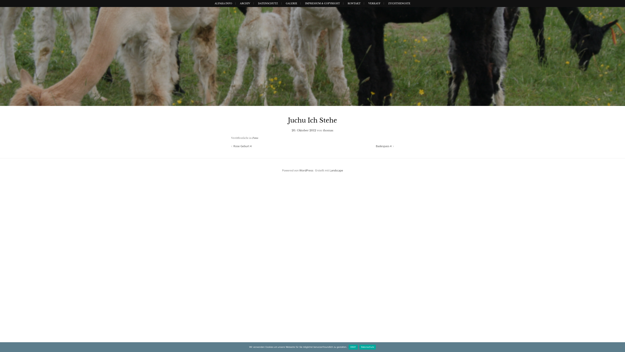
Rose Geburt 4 (242, 146)
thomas (328, 130)
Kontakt (354, 3)
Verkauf (374, 3)
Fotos (255, 137)
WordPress (306, 170)
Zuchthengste (399, 3)
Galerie (291, 3)
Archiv (245, 3)
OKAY (353, 347)
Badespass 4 (384, 146)
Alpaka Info (223, 3)
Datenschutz (268, 3)
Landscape (336, 170)
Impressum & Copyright (322, 3)
